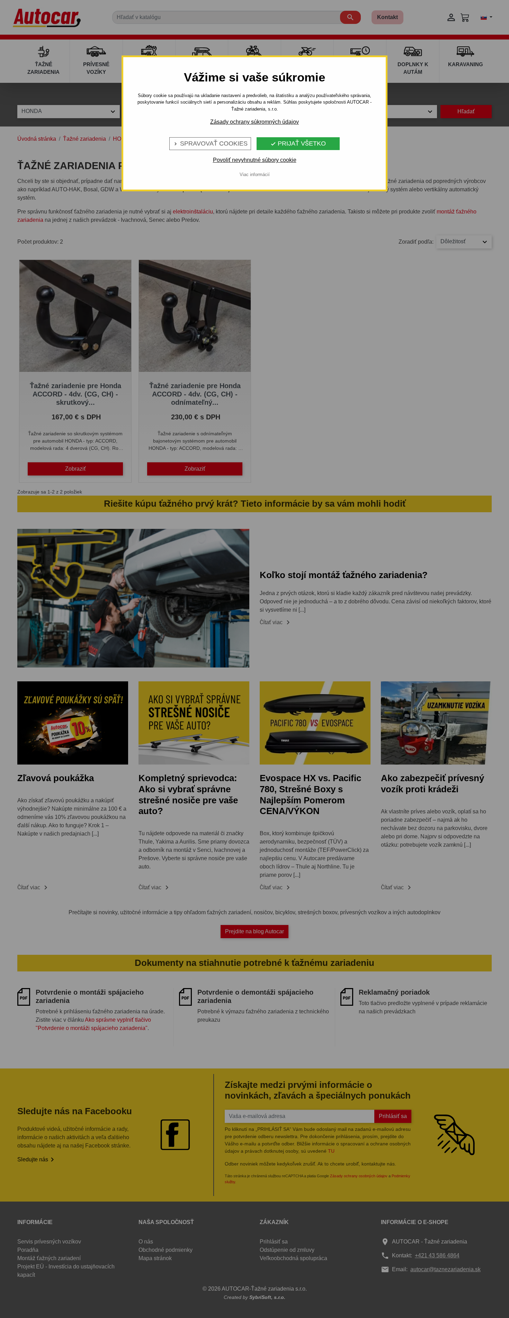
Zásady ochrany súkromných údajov (254, 122)
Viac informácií (255, 174)
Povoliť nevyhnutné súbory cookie (254, 160)
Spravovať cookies (210, 143)
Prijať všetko (298, 143)
